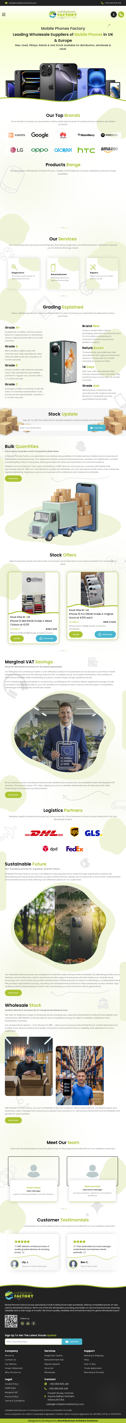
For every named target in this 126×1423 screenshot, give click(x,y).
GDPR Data (10, 1388)
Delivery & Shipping (93, 1355)
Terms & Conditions (15, 1400)
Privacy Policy (11, 1396)
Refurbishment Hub (54, 1359)
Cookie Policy (11, 1384)
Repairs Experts (52, 1364)
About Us (9, 1355)
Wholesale (49, 1372)
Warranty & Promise (94, 1372)
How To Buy (90, 1364)
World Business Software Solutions (77, 1420)
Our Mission (11, 1364)
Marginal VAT (11, 1392)
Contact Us (10, 1359)
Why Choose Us (13, 1372)
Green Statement (13, 1368)
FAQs (86, 1359)
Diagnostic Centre (53, 1355)
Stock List (48, 1368)
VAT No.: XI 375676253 (111, 1414)
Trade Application (93, 1368)
